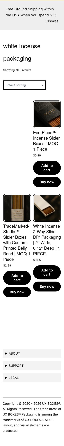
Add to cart (47, 168)
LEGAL (14, 378)
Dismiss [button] (52, 21)
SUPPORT (16, 366)
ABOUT (14, 353)
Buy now (47, 182)
